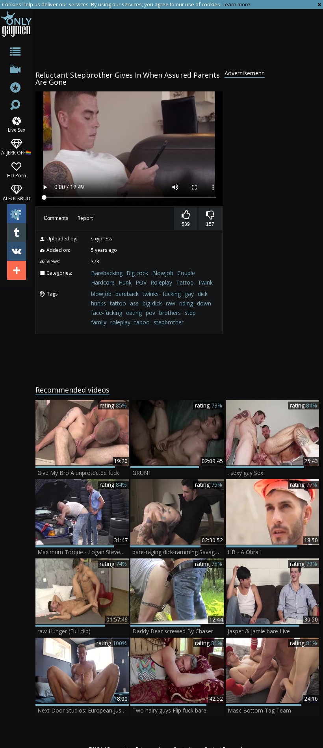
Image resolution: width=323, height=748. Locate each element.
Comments (56, 218)
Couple (186, 273)
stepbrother (169, 322)
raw (170, 303)
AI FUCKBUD (16, 198)
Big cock (137, 273)
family (98, 322)
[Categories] (16, 53)
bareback (127, 294)
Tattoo (185, 282)
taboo (142, 322)
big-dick (152, 303)
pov (150, 312)
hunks (98, 303)
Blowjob (162, 273)
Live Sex (16, 129)
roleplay (120, 322)
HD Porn (16, 175)
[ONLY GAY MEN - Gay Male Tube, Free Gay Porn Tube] (16, 24)
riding (186, 303)
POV (141, 282)
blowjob (101, 294)
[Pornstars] (16, 88)
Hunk (125, 282)
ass (134, 303)
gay (189, 294)
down (204, 303)
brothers (170, 312)
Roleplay (161, 282)
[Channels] (16, 70)
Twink (205, 282)
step (190, 312)
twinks (151, 294)
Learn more (236, 4)
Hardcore (103, 282)
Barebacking (107, 273)
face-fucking (106, 312)
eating (134, 312)
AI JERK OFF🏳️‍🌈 (16, 152)
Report (85, 218)
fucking (172, 294)
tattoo (118, 303)
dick (203, 294)
